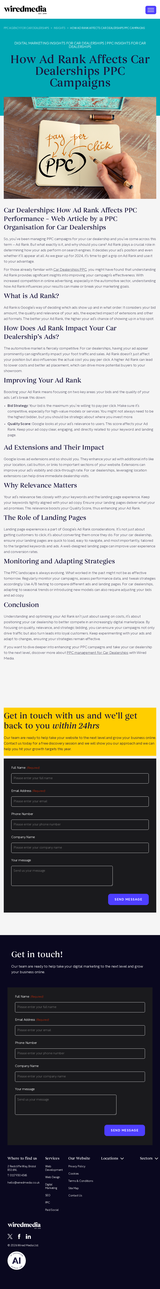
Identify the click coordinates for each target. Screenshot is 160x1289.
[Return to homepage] (25, 10)
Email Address (28, 791)
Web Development (54, 1168)
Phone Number (22, 814)
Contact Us (75, 1195)
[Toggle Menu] (151, 10)
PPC (47, 1202)
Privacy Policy (76, 1166)
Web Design (52, 1177)
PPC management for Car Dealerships (97, 653)
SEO (47, 1195)
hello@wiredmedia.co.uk (24, 1182)
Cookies (73, 1173)
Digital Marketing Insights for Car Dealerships (59, 43)
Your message (21, 860)
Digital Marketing (51, 1186)
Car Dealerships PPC (69, 270)
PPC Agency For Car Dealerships (26, 28)
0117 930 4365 (18, 1175)
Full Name (25, 768)
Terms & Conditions (80, 1181)
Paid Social (52, 1210)
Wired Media (25, 1245)
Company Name (23, 837)
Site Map (73, 1188)
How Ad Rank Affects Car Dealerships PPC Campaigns (107, 28)
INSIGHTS (59, 28)
